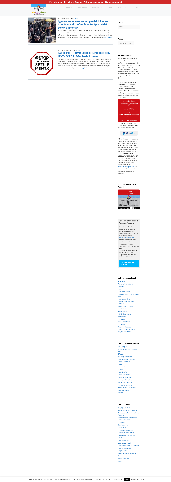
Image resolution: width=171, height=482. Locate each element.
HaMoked (121, 367)
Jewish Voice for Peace (125, 306)
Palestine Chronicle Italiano (127, 453)
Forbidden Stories (124, 292)
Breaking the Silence (125, 357)
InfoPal (120, 438)
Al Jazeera (121, 281)
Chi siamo (69, 7)
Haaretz (120, 364)
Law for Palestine (124, 309)
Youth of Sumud (123, 390)
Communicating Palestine (126, 359)
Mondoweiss (122, 317)
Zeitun (120, 461)
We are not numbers (125, 385)
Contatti (128, 7)
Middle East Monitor (125, 314)
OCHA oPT (121, 324)
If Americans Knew (124, 299)
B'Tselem (121, 354)
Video (119, 7)
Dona (136, 7)
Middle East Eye (123, 311)
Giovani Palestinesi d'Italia (126, 435)
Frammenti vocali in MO (126, 433)
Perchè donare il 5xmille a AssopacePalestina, (85, 2)
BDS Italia (121, 422)
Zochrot (120, 393)
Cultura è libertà (123, 428)
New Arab (121, 319)
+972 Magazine (123, 347)
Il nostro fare (82, 7)
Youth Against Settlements (127, 388)
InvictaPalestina (123, 440)
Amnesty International (125, 284)
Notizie (75, 18)
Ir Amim (120, 369)
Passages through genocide (127, 380)
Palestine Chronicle (124, 327)
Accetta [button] (127, 479)
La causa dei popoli (124, 443)
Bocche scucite (123, 425)
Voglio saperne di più (137, 479)
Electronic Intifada (124, 362)
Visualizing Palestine (125, 382)
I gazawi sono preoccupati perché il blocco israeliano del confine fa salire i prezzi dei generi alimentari (83, 24)
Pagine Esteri (122, 451)
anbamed (121, 287)
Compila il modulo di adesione (128, 263)
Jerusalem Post (123, 372)
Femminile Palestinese (125, 430)
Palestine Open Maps (125, 377)
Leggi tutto (108, 37)
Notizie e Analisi (97, 7)
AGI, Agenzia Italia (124, 408)
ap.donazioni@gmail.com (126, 167)
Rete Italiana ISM (123, 458)
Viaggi (110, 7)
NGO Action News (124, 322)
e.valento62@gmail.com (126, 238)
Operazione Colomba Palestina (128, 446)
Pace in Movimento (124, 448)
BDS (119, 289)
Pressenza (121, 456)
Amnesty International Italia (127, 410)
